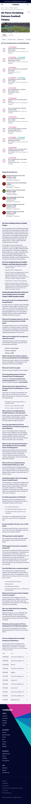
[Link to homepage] (15, 4)
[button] (3, 39)
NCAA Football (13, 8)
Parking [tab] (11, 35)
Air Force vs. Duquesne (10, 350)
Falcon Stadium (23, 382)
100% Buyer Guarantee (17, 1)
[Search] (27, 4)
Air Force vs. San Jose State (12, 348)
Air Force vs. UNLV (9, 353)
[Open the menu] (2, 4)
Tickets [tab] (4, 35)
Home (2, 8)
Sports (7, 8)
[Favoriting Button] (29, 12)
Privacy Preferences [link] (6, 792)
